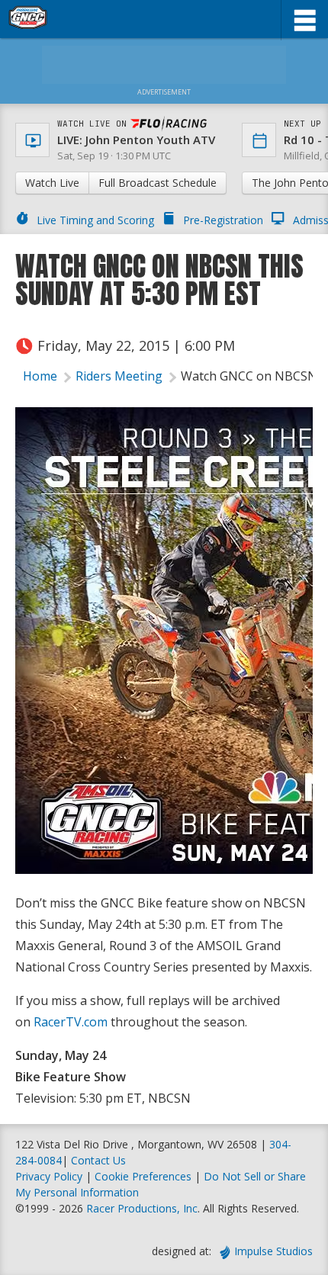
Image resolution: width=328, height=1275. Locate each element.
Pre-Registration (223, 220)
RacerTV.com (71, 1021)
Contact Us (98, 1160)
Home (40, 376)
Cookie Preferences (145, 1176)
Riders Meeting (119, 376)
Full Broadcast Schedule (157, 182)
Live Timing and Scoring (95, 220)
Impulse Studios (273, 1251)
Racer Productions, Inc (142, 1208)
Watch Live (52, 182)
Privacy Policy (48, 1176)
